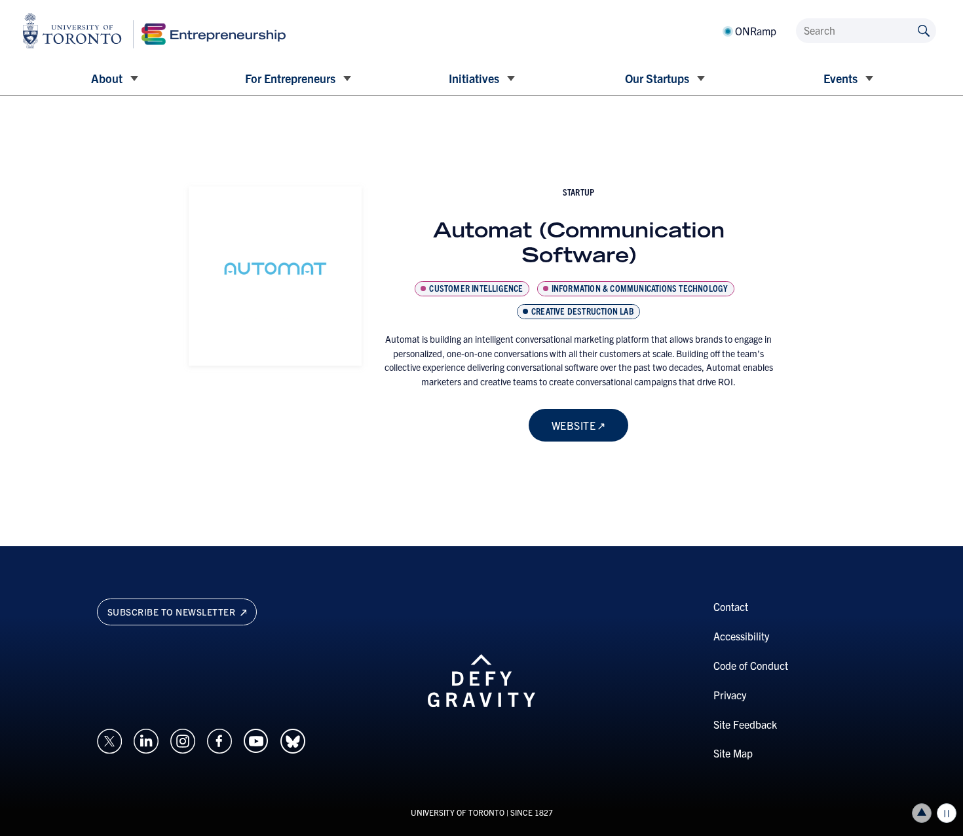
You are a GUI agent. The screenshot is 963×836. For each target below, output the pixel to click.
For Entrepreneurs (290, 78)
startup (578, 192)
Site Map (733, 752)
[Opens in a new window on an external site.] (109, 739)
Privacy (729, 694)
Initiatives (474, 78)
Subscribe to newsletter (172, 612)
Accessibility (741, 635)
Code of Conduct (750, 665)
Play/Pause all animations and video (946, 813)
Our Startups (657, 78)
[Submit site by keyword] (923, 29)
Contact (730, 606)
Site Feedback (745, 724)
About (107, 78)
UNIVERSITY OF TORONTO (457, 812)
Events (840, 78)
